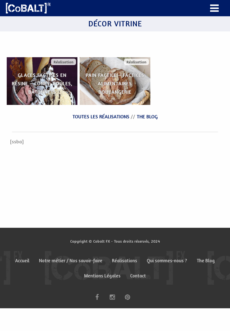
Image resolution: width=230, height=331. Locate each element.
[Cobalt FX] (28, 8)
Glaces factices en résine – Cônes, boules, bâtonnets (42, 83)
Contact (138, 276)
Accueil (22, 260)
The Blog (206, 260)
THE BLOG (147, 116)
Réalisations (124, 260)
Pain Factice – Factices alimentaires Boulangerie (115, 83)
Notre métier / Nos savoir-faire (70, 260)
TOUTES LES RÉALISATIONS (100, 116)
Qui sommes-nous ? (167, 260)
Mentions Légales (102, 276)
